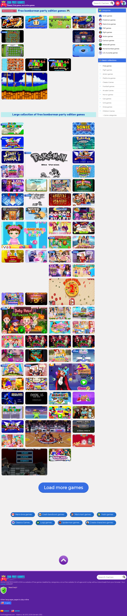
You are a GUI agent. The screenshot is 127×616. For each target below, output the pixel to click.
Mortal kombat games (111, 49)
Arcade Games (108, 90)
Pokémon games (109, 20)
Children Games (109, 111)
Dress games (107, 107)
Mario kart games (83, 514)
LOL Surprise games (110, 53)
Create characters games (101, 522)
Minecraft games (109, 45)
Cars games (107, 99)
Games (3, 584)
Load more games (63, 487)
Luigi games (46, 522)
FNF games (107, 28)
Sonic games (107, 16)
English (7, 603)
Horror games (108, 95)
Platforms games (109, 78)
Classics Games (108, 82)
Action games (108, 36)
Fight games (107, 32)
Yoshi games (107, 514)
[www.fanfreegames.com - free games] (13, 578)
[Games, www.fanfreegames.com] (13, 3)
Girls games (107, 103)
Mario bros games (109, 24)
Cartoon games (108, 40)
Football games (108, 86)
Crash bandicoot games (53, 514)
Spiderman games (70, 522)
